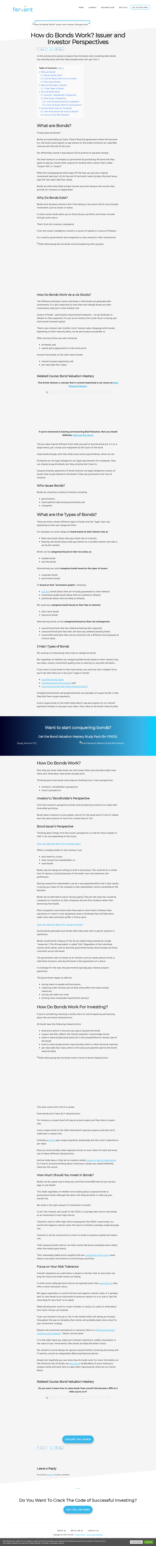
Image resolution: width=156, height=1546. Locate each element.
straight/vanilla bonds (52, 679)
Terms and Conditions (94, 1534)
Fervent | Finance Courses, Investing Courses (23, 9)
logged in (50, 1474)
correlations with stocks (97, 1255)
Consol (51, 1140)
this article (74, 1363)
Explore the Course (78, 1439)
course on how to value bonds (101, 1160)
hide (60, 68)
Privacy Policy (80, 1534)
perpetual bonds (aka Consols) (56, 682)
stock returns (105, 1283)
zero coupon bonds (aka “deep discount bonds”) (64, 686)
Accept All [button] (148, 1542)
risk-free (45, 591)
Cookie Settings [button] (136, 1542)
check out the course (82, 435)
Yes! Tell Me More (78, 1509)
